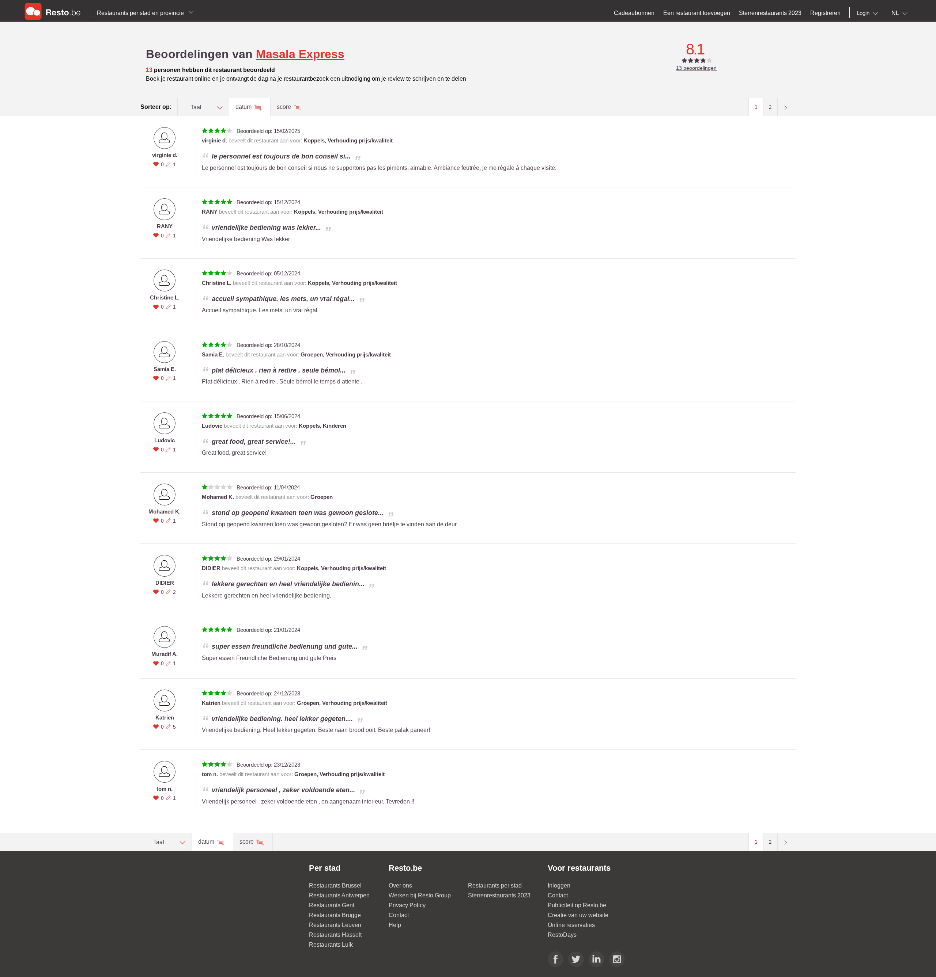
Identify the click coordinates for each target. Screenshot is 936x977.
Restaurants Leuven (335, 925)
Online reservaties (571, 925)
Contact (399, 915)
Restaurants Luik (331, 945)
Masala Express (300, 54)
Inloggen (559, 885)
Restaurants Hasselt (335, 935)
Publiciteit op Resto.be (577, 905)
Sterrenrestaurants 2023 (499, 895)
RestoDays (562, 935)
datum (244, 107)
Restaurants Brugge (335, 915)
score (284, 107)
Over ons (400, 885)
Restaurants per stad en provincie (141, 13)
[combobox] (868, 13)
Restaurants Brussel (335, 885)
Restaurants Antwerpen (339, 895)
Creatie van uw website (578, 915)
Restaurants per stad (495, 885)
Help (395, 925)
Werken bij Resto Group (420, 895)
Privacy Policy (407, 905)
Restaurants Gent (331, 905)
